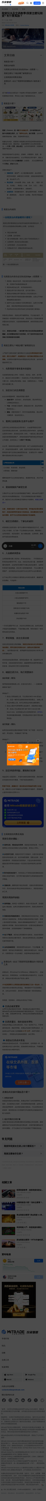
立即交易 (37, 3)
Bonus (21, 3)
